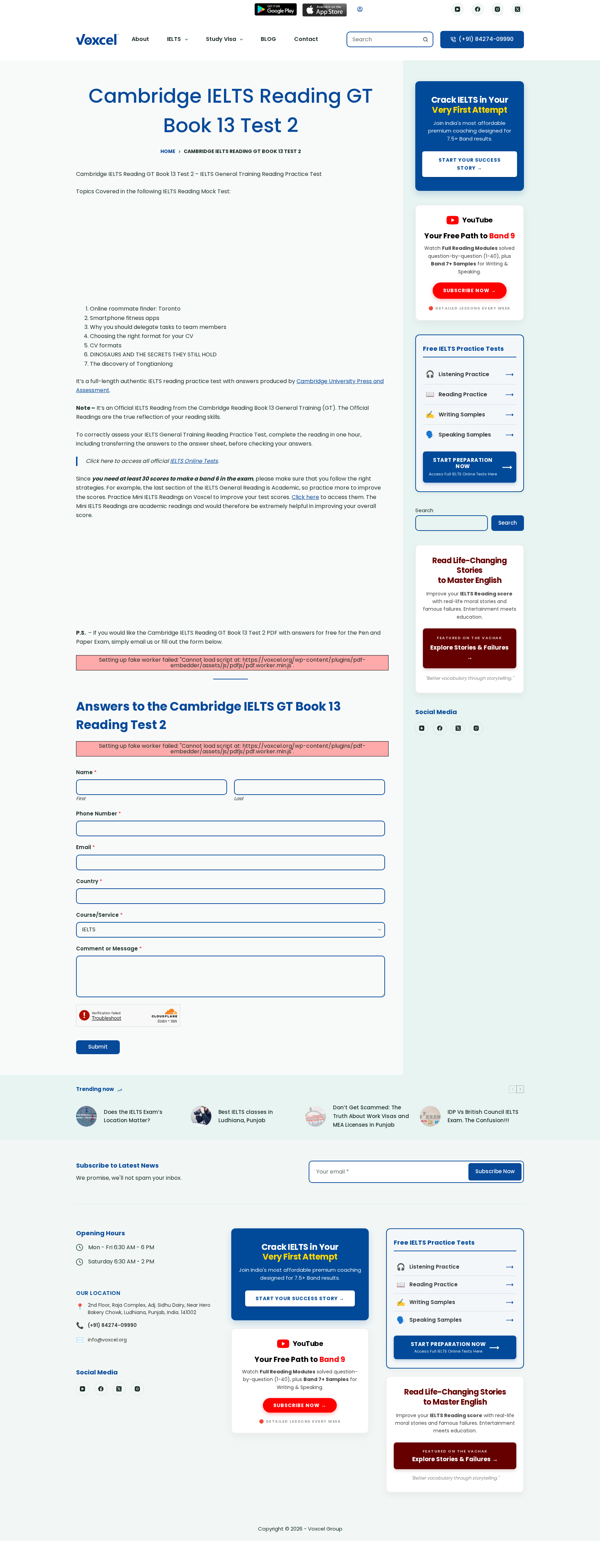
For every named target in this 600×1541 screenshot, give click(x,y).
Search (424, 510)
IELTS (174, 39)
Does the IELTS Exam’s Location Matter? (133, 1116)
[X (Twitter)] (517, 9)
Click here (305, 497)
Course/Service (99, 914)
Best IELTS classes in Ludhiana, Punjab (245, 1116)
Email (85, 847)
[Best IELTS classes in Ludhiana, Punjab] (201, 1116)
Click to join (469, 136)
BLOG (268, 39)
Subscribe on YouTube (469, 262)
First (80, 798)
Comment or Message (109, 948)
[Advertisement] (230, 253)
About (140, 39)
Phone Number (98, 813)
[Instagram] (497, 9)
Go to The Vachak (469, 619)
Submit (98, 1046)
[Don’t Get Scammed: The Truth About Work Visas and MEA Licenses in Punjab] (315, 1116)
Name (86, 772)
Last (238, 798)
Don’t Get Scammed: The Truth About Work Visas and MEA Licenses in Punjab (371, 1116)
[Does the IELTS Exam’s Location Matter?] (86, 1116)
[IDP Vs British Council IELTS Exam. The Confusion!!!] (430, 1116)
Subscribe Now (495, 1171)
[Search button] (425, 39)
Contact (306, 39)
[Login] (359, 9)
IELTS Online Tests (194, 461)
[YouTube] (457, 9)
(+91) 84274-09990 (486, 39)
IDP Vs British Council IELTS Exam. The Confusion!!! (483, 1116)
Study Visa (221, 39)
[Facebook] (477, 9)
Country (89, 881)
